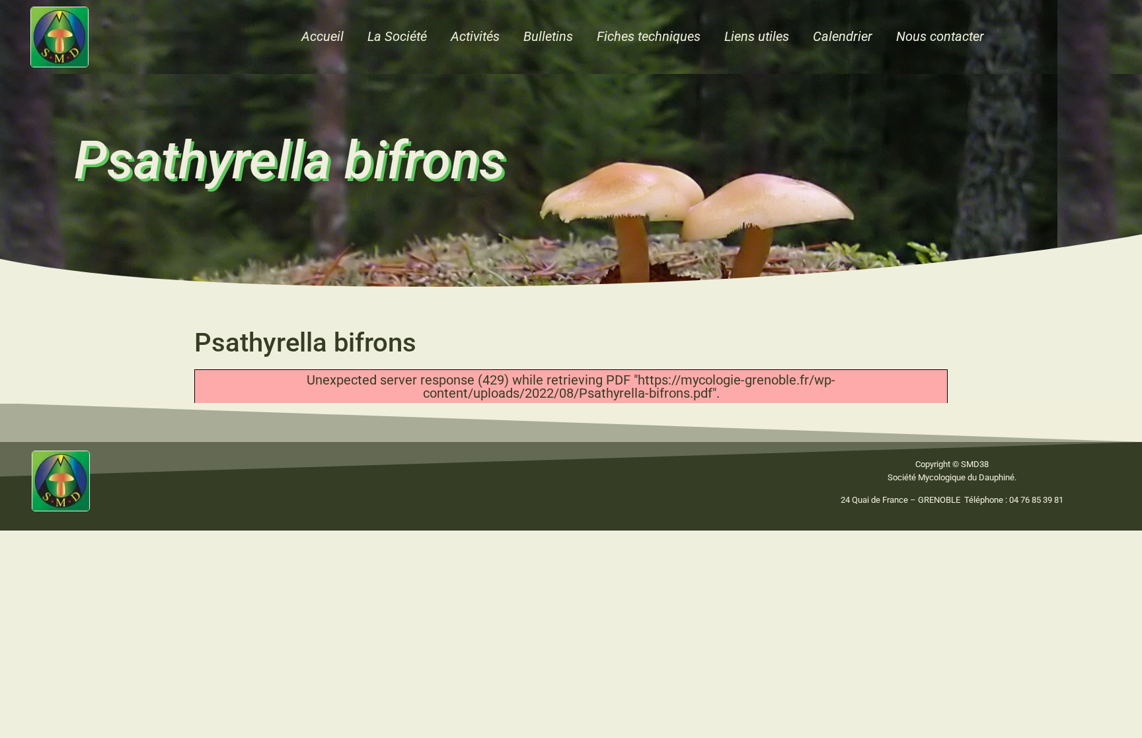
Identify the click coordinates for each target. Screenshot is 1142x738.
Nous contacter (940, 36)
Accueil (322, 36)
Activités (475, 36)
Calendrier (842, 36)
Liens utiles (756, 36)
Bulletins (548, 36)
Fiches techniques (649, 36)
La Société (397, 36)
